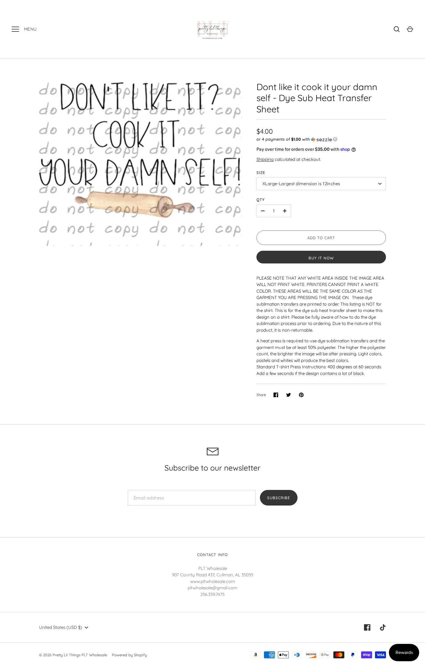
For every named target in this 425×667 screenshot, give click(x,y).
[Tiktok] (382, 627)
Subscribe (278, 497)
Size (260, 172)
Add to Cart (321, 237)
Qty (260, 199)
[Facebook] (367, 627)
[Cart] (410, 29)
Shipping (265, 159)
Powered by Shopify (129, 655)
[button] (321, 139)
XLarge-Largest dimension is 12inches (301, 183)
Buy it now (321, 258)
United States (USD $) (60, 627)
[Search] (396, 29)
